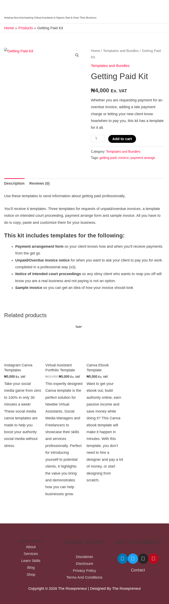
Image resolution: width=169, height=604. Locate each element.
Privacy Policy (84, 571)
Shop (31, 574)
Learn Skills (30, 561)
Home (95, 51)
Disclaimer (84, 557)
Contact (138, 570)
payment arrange (142, 158)
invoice (123, 158)
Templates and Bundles (121, 51)
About (31, 547)
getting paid (108, 158)
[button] (77, 55)
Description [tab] (14, 183)
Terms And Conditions (84, 577)
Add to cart (122, 139)
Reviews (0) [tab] (39, 183)
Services (31, 554)
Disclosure (84, 564)
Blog (31, 567)
